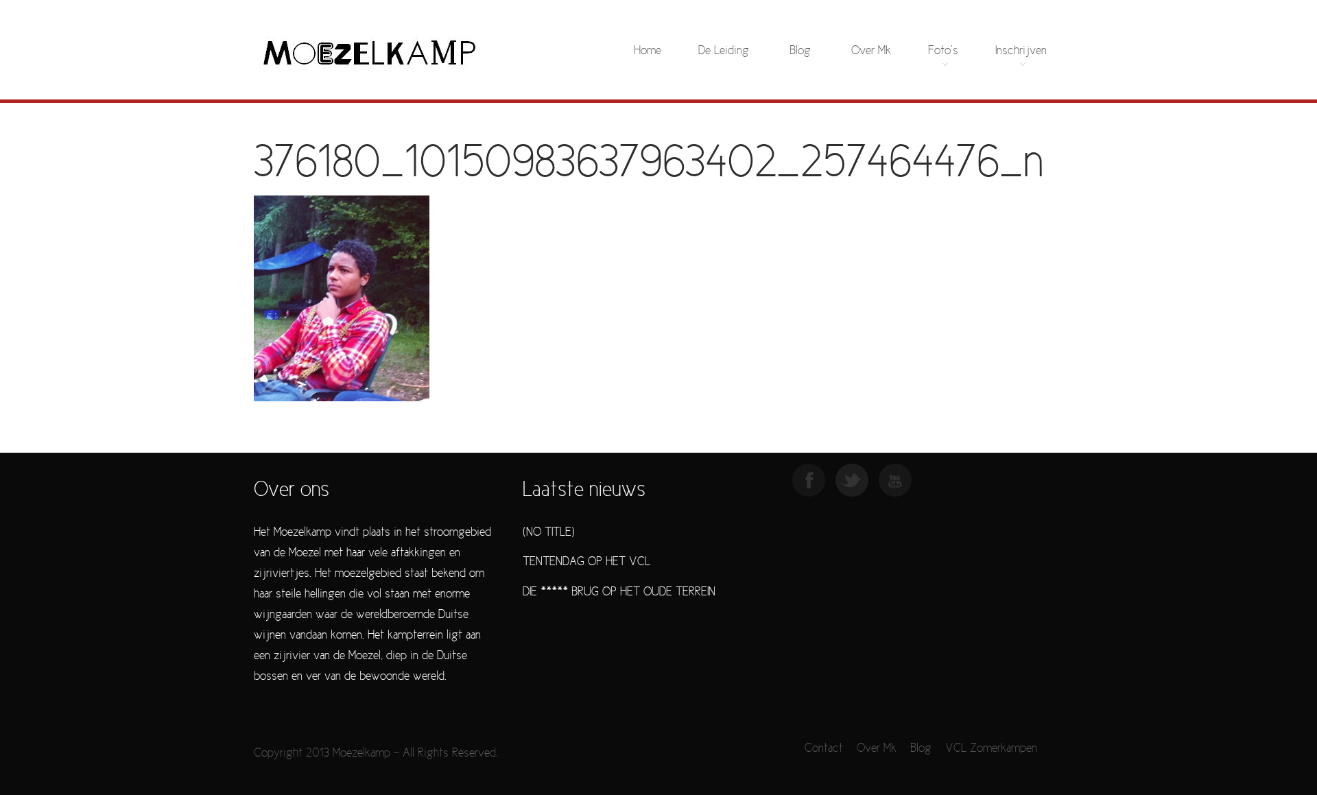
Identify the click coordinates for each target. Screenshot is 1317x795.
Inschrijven (1021, 51)
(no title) (548, 532)
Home (647, 51)
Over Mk (871, 51)
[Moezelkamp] (369, 52)
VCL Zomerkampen (991, 749)
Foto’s (943, 51)
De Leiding (723, 51)
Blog (800, 51)
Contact (824, 749)
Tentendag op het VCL (586, 562)
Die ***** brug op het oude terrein (619, 592)
